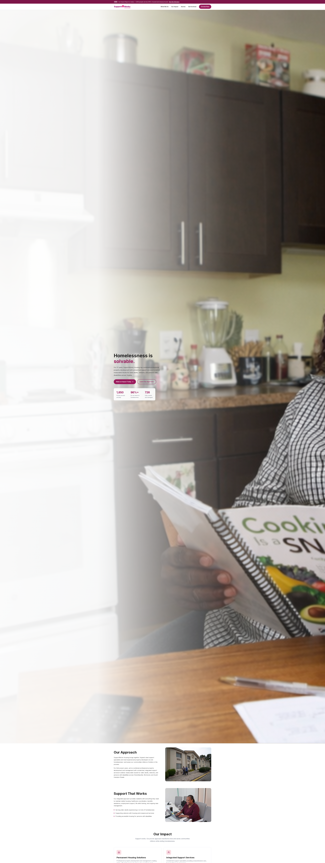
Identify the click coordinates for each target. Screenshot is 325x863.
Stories (183, 6)
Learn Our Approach (147, 382)
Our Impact (174, 6)
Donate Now (205, 6)
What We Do (165, 6)
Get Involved (192, 6)
